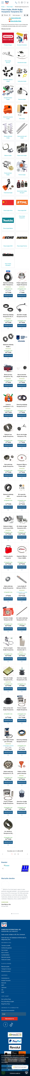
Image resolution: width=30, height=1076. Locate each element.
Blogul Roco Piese (5, 1004)
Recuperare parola (5, 971)
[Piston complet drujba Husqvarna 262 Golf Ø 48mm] (8, 641)
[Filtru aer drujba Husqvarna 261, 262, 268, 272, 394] (8, 671)
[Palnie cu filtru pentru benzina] (21, 764)
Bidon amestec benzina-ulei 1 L (21, 649)
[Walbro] (7, 871)
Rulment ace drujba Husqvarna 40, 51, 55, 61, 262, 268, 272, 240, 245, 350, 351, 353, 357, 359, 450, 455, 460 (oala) (8, 435)
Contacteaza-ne (5, 978)
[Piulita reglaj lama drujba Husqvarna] (21, 276)
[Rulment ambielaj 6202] (8, 487)
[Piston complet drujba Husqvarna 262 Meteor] (21, 701)
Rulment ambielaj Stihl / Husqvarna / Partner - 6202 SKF (8, 284)
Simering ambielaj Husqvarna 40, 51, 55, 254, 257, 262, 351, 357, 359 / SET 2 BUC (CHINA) (21, 405)
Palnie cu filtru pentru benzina (21, 772)
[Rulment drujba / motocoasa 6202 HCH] (8, 519)
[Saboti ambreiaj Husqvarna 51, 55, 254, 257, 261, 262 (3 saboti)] (8, 764)
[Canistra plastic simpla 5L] (8, 549)
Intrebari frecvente (5, 980)
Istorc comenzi (5, 952)
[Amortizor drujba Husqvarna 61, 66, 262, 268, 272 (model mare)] (21, 671)
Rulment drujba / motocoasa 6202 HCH (8, 527)
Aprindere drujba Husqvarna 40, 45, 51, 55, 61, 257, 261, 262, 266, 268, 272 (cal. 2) (21, 316)
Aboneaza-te (9, 1019)
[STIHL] (23, 871)
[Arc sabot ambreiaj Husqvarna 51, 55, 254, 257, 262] (21, 611)
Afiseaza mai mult (5, 28)
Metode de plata (5, 966)
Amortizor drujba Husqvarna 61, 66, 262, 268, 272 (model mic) (22, 802)
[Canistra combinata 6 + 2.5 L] (8, 397)
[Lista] (24, 15)
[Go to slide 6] (15, 913)
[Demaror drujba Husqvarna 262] (8, 611)
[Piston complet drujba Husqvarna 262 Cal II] (8, 794)
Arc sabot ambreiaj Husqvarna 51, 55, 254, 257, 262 (21, 619)
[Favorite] (24, 2)
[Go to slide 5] (14, 913)
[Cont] (21, 2)
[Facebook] (5, 1025)
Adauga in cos (8, 295)
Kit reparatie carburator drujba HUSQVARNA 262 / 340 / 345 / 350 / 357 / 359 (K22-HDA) (22, 495)
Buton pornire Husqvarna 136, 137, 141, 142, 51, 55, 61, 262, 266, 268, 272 (8, 375)
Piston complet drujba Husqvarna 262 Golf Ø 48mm (8, 649)
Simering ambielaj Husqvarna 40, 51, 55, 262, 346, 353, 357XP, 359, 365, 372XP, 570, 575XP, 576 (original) (22, 741)
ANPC (2, 985)
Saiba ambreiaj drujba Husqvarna (8, 587)
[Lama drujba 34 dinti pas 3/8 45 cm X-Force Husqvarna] (21, 579)
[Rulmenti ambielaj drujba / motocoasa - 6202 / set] (8, 338)
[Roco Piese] (6, 2)
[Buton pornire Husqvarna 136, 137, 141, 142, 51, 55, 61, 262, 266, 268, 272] (8, 367)
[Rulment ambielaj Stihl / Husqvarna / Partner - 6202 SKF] (8, 276)
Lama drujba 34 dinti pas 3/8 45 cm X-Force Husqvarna (21, 587)
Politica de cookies (12, 1059)
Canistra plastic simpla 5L (8, 557)
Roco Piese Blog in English (7, 1001)
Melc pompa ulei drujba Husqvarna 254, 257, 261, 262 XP (8, 709)
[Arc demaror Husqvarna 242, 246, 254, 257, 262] (8, 824)
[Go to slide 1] (11, 913)
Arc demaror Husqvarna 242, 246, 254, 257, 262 (8, 832)
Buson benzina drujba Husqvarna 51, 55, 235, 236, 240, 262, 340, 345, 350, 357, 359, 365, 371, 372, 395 (22, 375)
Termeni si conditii (5, 945)
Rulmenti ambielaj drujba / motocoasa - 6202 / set (8, 346)
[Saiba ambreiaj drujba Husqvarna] (8, 579)
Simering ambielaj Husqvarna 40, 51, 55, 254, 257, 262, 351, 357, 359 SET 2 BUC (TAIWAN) (8, 316)
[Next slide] (27, 868)
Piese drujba (10, 6)
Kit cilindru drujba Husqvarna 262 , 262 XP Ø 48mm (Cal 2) (22, 527)
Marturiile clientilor (5, 957)
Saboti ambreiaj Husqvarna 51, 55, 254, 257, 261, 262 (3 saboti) (8, 772)
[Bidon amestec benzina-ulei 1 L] (21, 641)
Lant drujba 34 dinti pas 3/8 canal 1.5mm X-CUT (8, 741)
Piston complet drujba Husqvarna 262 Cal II (8, 802)
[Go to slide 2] (12, 913)
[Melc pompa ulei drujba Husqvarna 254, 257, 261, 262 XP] (8, 701)
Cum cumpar (4, 950)
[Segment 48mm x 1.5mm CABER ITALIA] (21, 549)
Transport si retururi (6, 969)
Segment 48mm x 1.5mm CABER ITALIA (22, 557)
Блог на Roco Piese (6, 999)
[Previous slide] (2, 868)
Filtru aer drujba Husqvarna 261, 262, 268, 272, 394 (8, 679)
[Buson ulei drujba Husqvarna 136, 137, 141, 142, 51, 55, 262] (21, 427)
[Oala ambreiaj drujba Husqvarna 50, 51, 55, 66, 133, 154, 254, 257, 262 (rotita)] (8, 457)
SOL (2, 990)
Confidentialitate (5, 955)
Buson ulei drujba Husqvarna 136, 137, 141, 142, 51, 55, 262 (22, 435)
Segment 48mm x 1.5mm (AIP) (22, 465)
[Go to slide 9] (17, 913)
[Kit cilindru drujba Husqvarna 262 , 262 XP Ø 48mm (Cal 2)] (21, 519)
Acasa (2, 6)
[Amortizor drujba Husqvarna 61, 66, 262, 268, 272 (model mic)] (21, 794)
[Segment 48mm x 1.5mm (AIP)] (21, 457)
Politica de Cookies (5, 959)
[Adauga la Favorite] (8, 298)
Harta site (3, 982)
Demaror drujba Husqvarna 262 (8, 619)
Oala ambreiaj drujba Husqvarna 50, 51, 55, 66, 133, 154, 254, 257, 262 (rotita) (8, 465)
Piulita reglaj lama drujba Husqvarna (22, 283)
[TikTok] (11, 1025)
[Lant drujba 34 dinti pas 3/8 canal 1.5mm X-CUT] (8, 733)
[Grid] (27, 15)
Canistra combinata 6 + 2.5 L (8, 405)
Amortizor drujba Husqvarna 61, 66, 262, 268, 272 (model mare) (22, 679)
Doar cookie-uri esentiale (15, 1069)
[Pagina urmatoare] (27, 854)
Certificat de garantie (6, 948)
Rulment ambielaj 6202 (8, 495)
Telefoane (3, 987)
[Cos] (27, 2)
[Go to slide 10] (18, 913)
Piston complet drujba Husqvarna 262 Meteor (22, 709)
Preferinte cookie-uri (15, 1073)
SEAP (2, 992)
